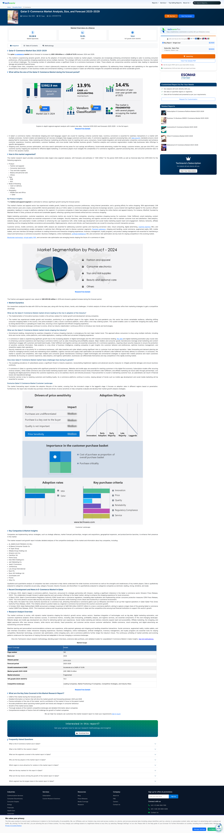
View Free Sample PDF (188, 61)
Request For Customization (188, 99)
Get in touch (116, 714)
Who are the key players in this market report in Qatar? (27, 760)
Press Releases (83, 798)
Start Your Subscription (188, 171)
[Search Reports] (194, 3)
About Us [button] (186, 3)
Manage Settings (199, 829)
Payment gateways (99, 229)
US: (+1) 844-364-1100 (158, 805)
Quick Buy (189, 56)
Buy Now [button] (172, 16)
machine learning (144, 227)
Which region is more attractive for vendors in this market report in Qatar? (34, 765)
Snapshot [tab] (15, 46)
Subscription (47, 795)
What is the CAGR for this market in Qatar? (23, 749)
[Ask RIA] (218, 827)
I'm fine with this (214, 829)
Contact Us (116, 804)
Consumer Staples (13, 801)
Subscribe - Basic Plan (171, 48)
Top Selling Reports (175, 3)
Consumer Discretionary (15, 798)
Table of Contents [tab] (32, 46)
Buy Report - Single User (172, 43)
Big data (119, 339)
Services (163, 3)
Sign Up (173, 796)
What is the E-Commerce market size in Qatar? (24, 744)
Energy (9, 804)
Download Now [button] (83, 733)
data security (136, 138)
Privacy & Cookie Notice (13, 826)
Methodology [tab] (49, 46)
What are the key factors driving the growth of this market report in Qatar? (34, 776)
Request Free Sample (82, 128)
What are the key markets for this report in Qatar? (25, 770)
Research (81, 804)
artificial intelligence (79, 234)
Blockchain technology (15, 237)
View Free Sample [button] (186, 16)
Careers (115, 801)
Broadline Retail (17, 7)
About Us (116, 795)
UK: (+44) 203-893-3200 (159, 809)
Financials (10, 807)
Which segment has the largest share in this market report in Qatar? (31, 781)
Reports (154, 3)
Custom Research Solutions (51, 798)
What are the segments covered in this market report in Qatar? (30, 754)
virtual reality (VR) (30, 237)
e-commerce (19, 54)
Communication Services (15, 795)
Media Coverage (83, 801)
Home (9, 7)
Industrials (10, 813)
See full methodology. (146, 639)
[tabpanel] (82, 384)
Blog (79, 795)
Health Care (11, 810)
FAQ (114, 798)
